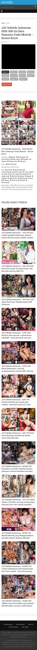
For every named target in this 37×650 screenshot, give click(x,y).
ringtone (4, 178)
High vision (16, 159)
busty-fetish (25, 174)
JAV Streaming (8, 624)
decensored (5, 182)
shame (22, 176)
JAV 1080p (25, 627)
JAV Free (30, 624)
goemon (9, 170)
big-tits (29, 176)
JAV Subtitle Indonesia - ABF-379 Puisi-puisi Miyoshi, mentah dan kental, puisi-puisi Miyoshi (18, 435)
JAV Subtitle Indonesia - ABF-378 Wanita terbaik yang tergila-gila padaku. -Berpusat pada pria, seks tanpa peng (16, 403)
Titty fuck (22, 161)
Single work (13, 161)
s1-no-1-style (14, 174)
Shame (3, 161)
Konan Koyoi (12, 164)
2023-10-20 (15, 180)
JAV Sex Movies (13, 627)
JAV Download (20, 624)
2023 (23, 180)
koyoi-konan (23, 178)
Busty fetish (22, 157)
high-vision (13, 178)
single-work (5, 176)
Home (3, 23)
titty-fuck (14, 176)
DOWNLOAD (7, 84)
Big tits (13, 157)
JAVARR (7, 2)
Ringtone (26, 159)
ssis (7, 180)
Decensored (5, 159)
